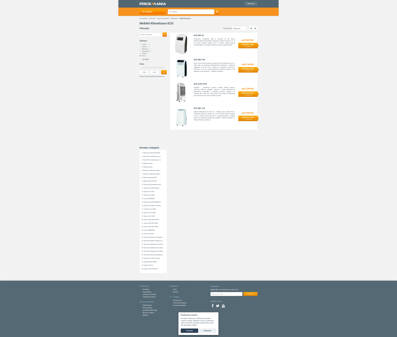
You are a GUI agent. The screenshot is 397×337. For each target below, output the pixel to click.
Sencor (146, 46)
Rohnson (146, 49)
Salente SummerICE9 (150, 177)
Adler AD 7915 (148, 265)
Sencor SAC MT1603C (151, 223)
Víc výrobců (145, 59)
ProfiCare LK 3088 (150, 209)
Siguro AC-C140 (149, 191)
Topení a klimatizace (163, 18)
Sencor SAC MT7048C (151, 226)
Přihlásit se (251, 3)
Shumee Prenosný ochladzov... (154, 237)
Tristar (145, 53)
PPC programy (147, 307)
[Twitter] (217, 306)
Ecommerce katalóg (179, 305)
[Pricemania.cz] (153, 4)
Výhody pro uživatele (149, 294)
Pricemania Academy (180, 303)
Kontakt (175, 292)
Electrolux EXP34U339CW (152, 202)
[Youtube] (223, 306)
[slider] (140, 67)
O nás (175, 289)
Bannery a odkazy (148, 312)
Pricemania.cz (144, 18)
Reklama (145, 315)
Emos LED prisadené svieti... (153, 184)
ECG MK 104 (199, 59)
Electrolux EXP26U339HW (151, 153)
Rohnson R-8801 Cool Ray (152, 205)
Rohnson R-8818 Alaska (151, 188)
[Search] (217, 11)
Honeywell (147, 51)
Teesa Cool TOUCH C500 (152, 258)
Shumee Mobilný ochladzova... (154, 241)
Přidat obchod (147, 305)
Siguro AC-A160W (149, 212)
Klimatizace (174, 18)
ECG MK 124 (199, 108)
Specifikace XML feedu (150, 310)
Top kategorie (147, 292)
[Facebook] (212, 306)
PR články (146, 289)
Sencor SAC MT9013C (151, 269)
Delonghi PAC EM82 (150, 262)
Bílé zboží (152, 18)
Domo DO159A (149, 233)
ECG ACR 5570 (200, 84)
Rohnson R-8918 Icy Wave (151, 170)
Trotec (146, 44)
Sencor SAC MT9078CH (151, 219)
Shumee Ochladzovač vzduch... (154, 244)
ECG (144, 56)
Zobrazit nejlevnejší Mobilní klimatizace (152, 76)
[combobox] (240, 28)
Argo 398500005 (149, 198)
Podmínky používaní (149, 297)
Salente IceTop (147, 163)
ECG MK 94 (199, 35)
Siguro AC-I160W (149, 216)
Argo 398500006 (149, 230)
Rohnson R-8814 (149, 195)
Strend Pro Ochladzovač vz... (152, 156)
